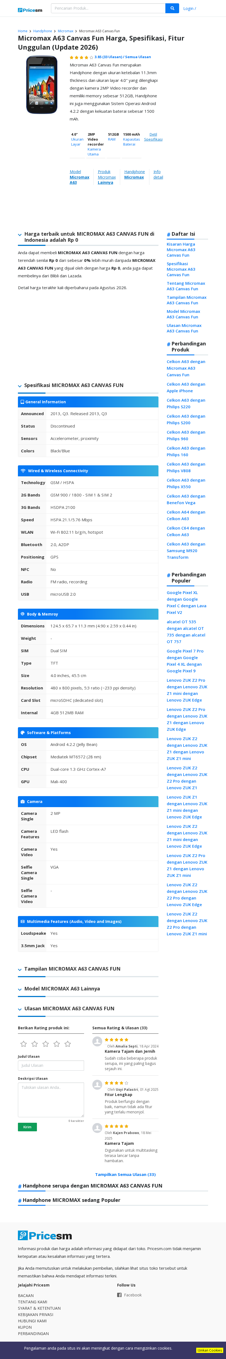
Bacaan (26, 1295)
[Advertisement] (186, 139)
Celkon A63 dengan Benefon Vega (186, 499)
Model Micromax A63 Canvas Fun (183, 313)
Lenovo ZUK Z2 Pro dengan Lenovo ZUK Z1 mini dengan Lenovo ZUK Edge (187, 690)
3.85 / (110, 56)
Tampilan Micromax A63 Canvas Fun (186, 299)
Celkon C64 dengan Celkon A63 (186, 531)
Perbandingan (33, 1333)
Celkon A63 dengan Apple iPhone (186, 387)
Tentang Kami (32, 1301)
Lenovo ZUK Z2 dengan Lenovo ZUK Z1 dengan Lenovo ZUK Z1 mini (187, 748)
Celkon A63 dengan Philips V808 (186, 467)
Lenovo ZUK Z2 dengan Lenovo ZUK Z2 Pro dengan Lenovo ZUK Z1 (187, 777)
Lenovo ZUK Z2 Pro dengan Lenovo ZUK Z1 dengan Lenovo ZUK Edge (187, 719)
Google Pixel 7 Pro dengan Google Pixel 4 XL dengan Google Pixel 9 (185, 660)
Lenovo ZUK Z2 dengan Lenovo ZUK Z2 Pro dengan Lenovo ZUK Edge (187, 894)
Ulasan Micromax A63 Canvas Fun (184, 328)
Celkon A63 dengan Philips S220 (186, 403)
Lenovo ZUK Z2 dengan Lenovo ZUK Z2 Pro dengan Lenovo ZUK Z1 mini (187, 923)
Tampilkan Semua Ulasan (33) (125, 1174)
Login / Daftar (189, 9)
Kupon (25, 1327)
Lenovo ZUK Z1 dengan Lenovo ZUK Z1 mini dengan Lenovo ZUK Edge (187, 807)
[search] (172, 8)
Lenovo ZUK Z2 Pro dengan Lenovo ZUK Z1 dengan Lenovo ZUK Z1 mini (187, 865)
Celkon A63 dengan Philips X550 (186, 483)
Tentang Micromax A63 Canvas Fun (186, 285)
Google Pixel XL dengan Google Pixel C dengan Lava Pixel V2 (186, 602)
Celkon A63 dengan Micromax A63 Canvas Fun (186, 368)
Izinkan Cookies (210, 1350)
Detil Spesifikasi (153, 137)
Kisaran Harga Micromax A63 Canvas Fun (181, 249)
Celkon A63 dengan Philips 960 (186, 435)
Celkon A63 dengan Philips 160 (186, 451)
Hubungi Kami (32, 1320)
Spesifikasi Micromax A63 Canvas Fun (181, 269)
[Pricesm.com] (30, 10)
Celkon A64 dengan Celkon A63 (186, 515)
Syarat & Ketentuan (39, 1308)
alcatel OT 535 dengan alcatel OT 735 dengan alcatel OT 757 (186, 631)
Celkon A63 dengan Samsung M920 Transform (186, 550)
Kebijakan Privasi (35, 1314)
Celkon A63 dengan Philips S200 (186, 419)
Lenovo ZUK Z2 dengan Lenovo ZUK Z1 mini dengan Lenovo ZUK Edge (187, 836)
